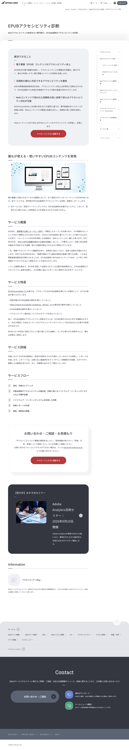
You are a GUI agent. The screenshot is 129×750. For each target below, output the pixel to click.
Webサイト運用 (30, 634)
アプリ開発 (12, 640)
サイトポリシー (45, 734)
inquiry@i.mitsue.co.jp (73, 447)
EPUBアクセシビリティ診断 (110, 73)
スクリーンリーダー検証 (109, 65)
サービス (73, 9)
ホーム (67, 9)
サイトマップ (12, 734)
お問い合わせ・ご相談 (35, 696)
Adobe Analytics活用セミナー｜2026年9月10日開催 (63, 515)
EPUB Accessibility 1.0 (17, 291)
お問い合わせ (122, 3)
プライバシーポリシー (28, 734)
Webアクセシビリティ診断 (96, 9)
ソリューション (105, 138)
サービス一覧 (104, 129)
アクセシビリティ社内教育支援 (108, 119)
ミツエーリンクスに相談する (48, 133)
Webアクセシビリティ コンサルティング (108, 91)
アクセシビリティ (82, 9)
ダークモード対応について (115, 3)
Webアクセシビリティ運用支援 (108, 100)
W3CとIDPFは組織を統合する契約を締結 (34, 241)
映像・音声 (115, 634)
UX (71, 634)
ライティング (26, 640)
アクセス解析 (100, 634)
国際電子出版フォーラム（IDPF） (30, 231)
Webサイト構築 (13, 634)
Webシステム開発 (57, 634)
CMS (43, 634)
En (93, 3)
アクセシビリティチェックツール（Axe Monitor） (107, 109)
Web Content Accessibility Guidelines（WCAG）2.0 (31, 304)
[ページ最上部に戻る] (117, 622)
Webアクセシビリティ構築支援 (108, 82)
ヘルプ (56, 734)
